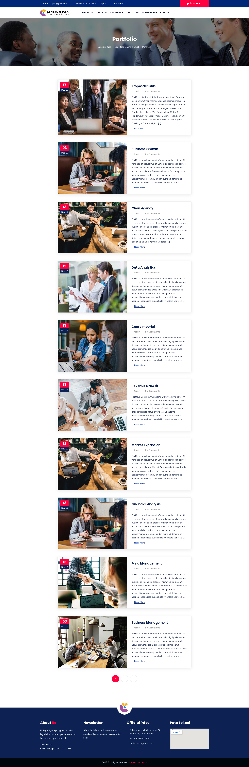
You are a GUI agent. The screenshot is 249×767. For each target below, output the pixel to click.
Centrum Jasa (139, 762)
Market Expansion (146, 445)
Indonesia (118, 3)
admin (137, 91)
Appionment (193, 3)
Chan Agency (142, 208)
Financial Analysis (146, 504)
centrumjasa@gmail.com (56, 3)
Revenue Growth (145, 386)
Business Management (150, 622)
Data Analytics (144, 267)
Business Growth (145, 149)
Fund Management (147, 563)
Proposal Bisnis (144, 86)
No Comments (152, 91)
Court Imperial (143, 326)
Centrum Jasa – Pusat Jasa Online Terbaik (118, 47)
